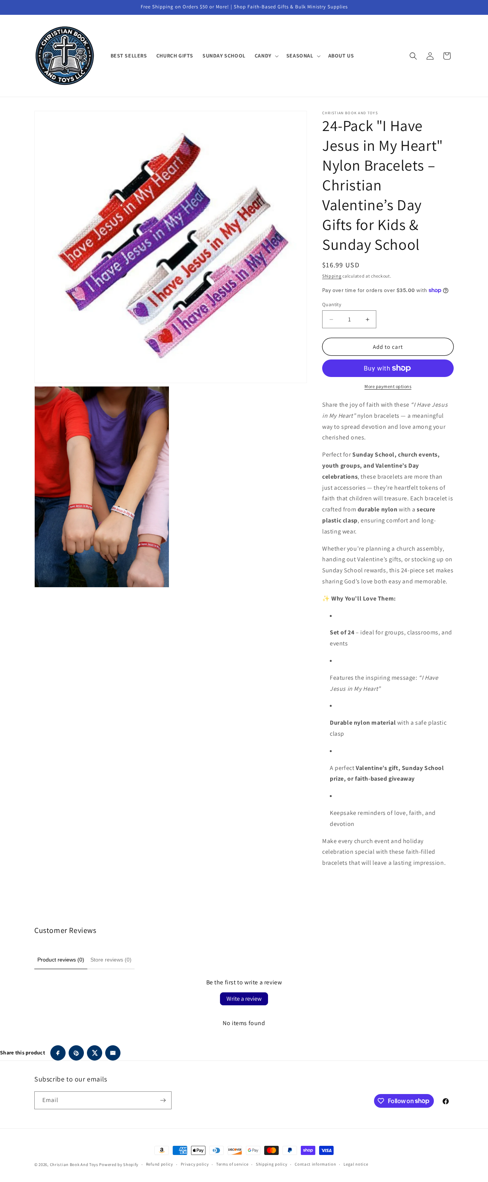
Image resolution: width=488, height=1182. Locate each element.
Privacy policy (195, 1164)
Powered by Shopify (118, 1164)
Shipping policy (271, 1164)
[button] (266, 56)
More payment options (387, 386)
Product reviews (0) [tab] (60, 960)
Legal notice (356, 1164)
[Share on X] (94, 1053)
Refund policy (159, 1164)
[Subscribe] (162, 1100)
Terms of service (232, 1164)
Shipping (332, 276)
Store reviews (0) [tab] (111, 960)
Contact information (315, 1164)
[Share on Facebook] (58, 1053)
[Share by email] (112, 1053)
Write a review (244, 999)
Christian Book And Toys (75, 1164)
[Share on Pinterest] (76, 1053)
